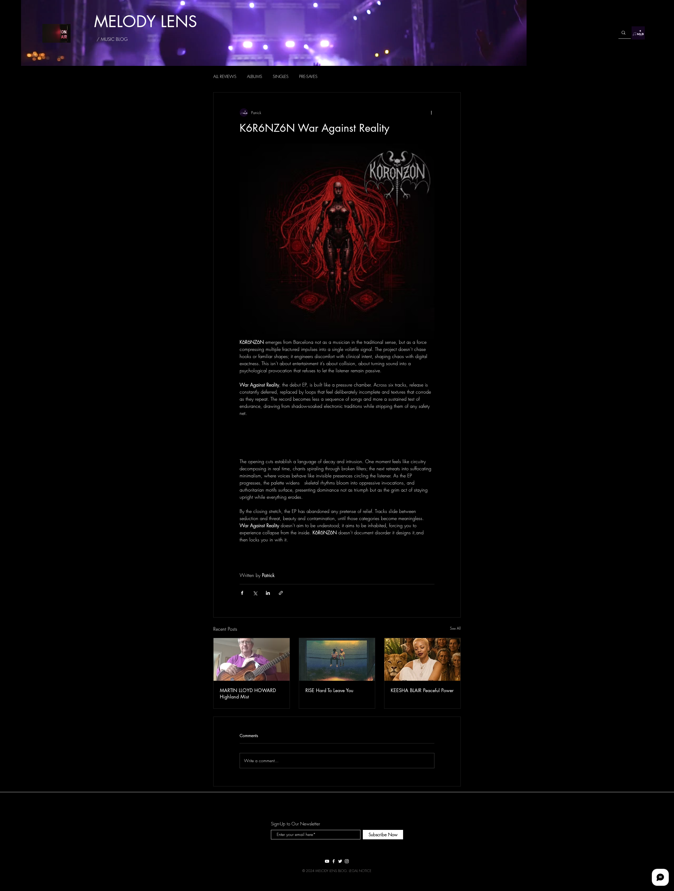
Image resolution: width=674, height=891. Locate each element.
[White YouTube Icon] (327, 861)
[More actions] (431, 112)
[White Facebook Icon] (333, 861)
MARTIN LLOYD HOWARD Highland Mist (248, 693)
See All (455, 628)
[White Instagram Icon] (346, 861)
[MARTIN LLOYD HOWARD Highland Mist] (252, 659)
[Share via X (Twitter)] (254, 592)
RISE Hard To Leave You (329, 690)
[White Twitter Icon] (340, 861)
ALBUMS (254, 76)
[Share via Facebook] (242, 592)
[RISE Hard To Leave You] (337, 659)
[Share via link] (280, 592)
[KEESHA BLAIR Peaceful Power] (422, 659)
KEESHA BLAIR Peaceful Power (422, 690)
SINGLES (281, 76)
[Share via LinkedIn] (267, 592)
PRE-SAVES (308, 76)
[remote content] (337, 437)
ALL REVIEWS (224, 76)
